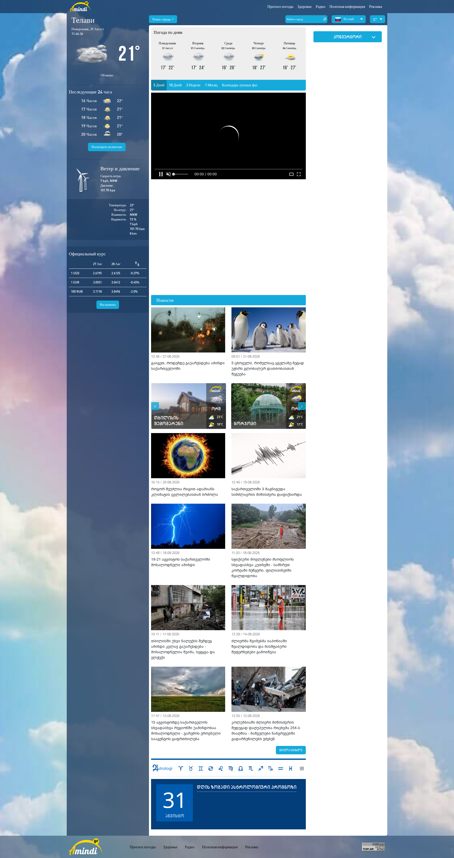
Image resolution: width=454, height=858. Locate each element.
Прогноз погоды (280, 6)
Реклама (375, 6)
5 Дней (158, 85)
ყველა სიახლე (290, 750)
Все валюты (108, 305)
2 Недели (193, 85)
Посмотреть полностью (106, 147)
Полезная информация (220, 847)
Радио (320, 6)
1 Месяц (211, 85)
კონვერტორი (347, 36)
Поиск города (161, 19)
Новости (165, 300)
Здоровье (304, 6)
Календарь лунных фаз (239, 85)
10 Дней (175, 85)
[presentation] (155, 406)
